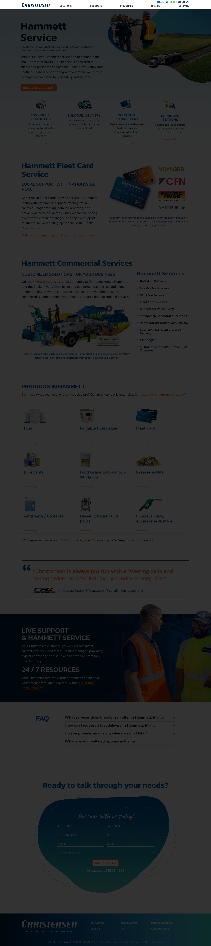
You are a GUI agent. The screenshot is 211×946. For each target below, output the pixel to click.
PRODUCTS (96, 6)
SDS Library (183, 2)
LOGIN (172, 2)
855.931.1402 (162, 2)
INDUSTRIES (126, 6)
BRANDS (155, 6)
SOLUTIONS (66, 6)
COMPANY (184, 6)
